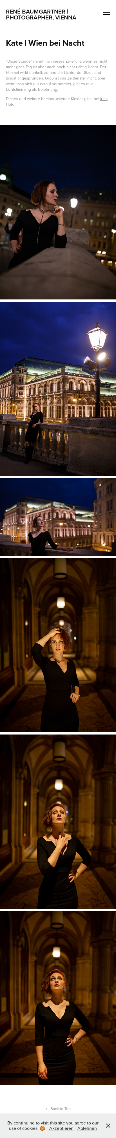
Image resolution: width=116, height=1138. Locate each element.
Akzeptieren (61, 1128)
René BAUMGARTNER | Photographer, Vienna (41, 14)
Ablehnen (87, 1128)
